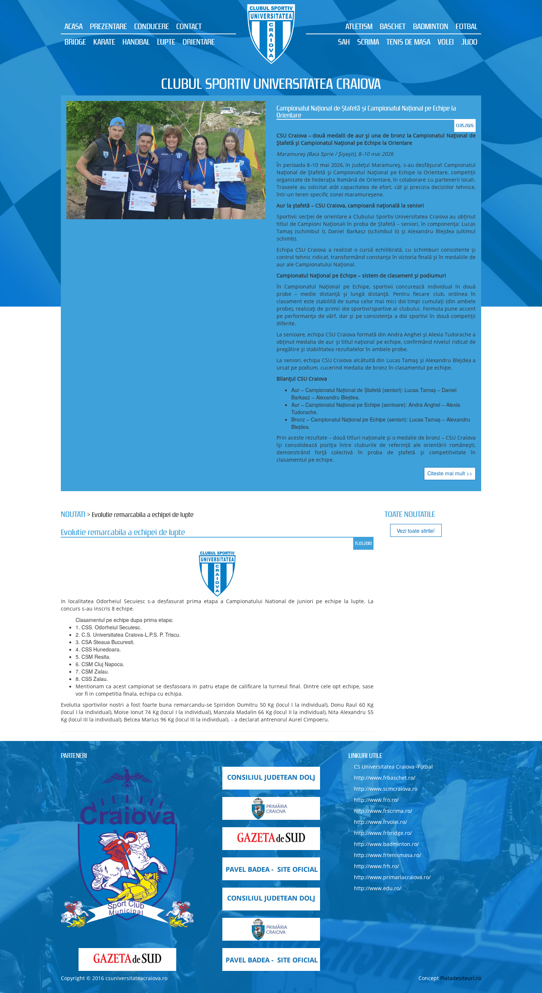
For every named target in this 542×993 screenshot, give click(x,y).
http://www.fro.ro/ (376, 799)
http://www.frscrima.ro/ (383, 810)
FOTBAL (466, 26)
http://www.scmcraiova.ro (385, 788)
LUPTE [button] (166, 41)
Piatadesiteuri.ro (460, 978)
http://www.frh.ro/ (376, 866)
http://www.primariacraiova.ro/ (392, 877)
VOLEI (446, 41)
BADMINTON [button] (430, 26)
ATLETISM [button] (358, 26)
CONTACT (189, 26)
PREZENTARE (108, 26)
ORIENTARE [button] (199, 41)
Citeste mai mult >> (449, 473)
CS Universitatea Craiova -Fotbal (393, 766)
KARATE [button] (104, 41)
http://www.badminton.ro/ (386, 843)
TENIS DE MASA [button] (408, 41)
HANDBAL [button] (136, 41)
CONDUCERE (151, 26)
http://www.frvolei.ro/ (380, 821)
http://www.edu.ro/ (377, 888)
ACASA (74, 26)
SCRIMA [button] (368, 41)
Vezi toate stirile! (416, 530)
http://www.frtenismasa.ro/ (387, 855)
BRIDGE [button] (75, 41)
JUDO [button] (469, 41)
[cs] (127, 847)
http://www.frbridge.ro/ (383, 832)
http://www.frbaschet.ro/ (384, 777)
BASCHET (393, 26)
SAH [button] (344, 41)
